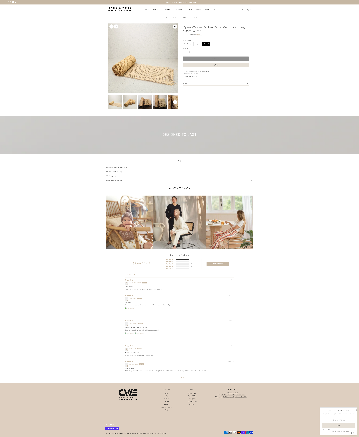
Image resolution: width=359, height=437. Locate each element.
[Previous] (111, 26)
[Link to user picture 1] (129, 311)
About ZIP (192, 404)
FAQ (214, 9)
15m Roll (206, 44)
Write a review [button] (218, 264)
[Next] (116, 26)
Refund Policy (192, 396)
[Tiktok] (16, 2)
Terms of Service (192, 401)
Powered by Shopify (160, 433)
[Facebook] (8, 2)
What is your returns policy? (114, 172)
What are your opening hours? (115, 176)
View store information (190, 76)
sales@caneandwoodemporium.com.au (233, 395)
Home (163, 18)
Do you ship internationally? (114, 180)
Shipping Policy (192, 398)
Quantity (185, 48)
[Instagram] (10, 2)
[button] (169, 259)
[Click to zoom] (175, 26)
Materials (167, 9)
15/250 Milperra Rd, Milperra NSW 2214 (235, 397)
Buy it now (216, 65)
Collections (179, 9)
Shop (145, 9)
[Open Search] (242, 9)
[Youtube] (13, 2)
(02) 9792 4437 (233, 392)
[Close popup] (355, 409)
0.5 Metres (187, 44)
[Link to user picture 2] (139, 336)
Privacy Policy (192, 393)
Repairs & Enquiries (202, 9)
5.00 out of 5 (146, 263)
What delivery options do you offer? (116, 167)
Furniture (156, 9)
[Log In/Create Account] (245, 9)
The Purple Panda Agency (146, 433)
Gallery (190, 9)
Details (185, 83)
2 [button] (178, 377)
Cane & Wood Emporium (123, 433)
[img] (129, 280)
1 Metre (197, 44)
